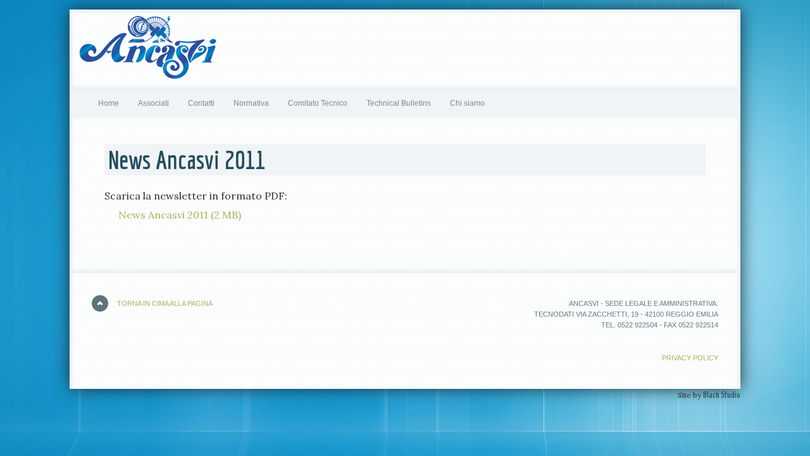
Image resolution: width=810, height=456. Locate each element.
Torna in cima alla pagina (165, 303)
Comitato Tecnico (317, 103)
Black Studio (721, 395)
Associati (148, 103)
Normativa (251, 103)
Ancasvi (148, 51)
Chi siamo (467, 103)
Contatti (201, 103)
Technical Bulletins (398, 103)
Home (108, 103)
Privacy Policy (690, 358)
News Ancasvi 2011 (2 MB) (179, 214)
